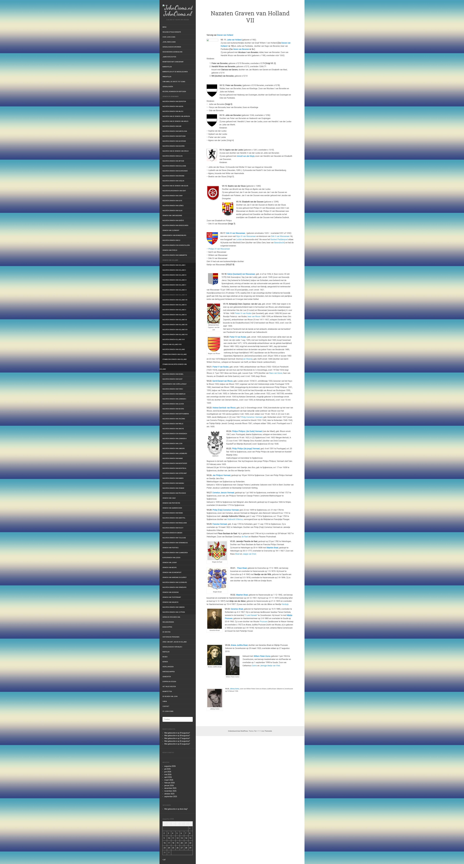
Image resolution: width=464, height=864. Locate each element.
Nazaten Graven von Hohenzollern (176, 245)
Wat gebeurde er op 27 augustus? (177, 738)
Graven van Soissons (171, 592)
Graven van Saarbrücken (172, 508)
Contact (166, 706)
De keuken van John (170, 696)
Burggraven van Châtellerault (175, 384)
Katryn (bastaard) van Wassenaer (241, 274)
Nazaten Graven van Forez (173, 389)
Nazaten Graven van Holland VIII (175, 300)
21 (186, 843)
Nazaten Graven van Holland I (174, 265)
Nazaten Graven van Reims (173, 513)
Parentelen (167, 77)
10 (169, 838)
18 (173, 843)
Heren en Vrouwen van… (172, 617)
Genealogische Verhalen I (172, 647)
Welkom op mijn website (172, 32)
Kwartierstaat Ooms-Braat (173, 62)
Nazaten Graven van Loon (172, 443)
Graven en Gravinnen (170, 96)
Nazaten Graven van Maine (173, 458)
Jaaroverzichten (169, 57)
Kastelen (166, 652)
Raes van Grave (275, 373)
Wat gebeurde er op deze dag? (176, 809)
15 (190, 838)
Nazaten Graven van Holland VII (175, 295)
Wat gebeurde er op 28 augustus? (177, 736)
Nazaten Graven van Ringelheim (175, 523)
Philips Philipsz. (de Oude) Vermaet (247, 431)
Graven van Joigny (170, 562)
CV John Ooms (168, 711)
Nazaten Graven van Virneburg (174, 587)
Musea (165, 657)
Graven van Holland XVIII (172, 344)
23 (165, 848)
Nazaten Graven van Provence (174, 493)
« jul (164, 859)
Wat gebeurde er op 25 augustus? (177, 744)
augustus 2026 (170, 766)
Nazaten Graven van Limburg (174, 448)
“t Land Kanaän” (251, 615)
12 (177, 838)
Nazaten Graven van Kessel (173, 374)
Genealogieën (168, 86)
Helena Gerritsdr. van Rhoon (224, 408)
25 (173, 848)
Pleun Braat (242, 568)
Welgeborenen (168, 622)
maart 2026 (168, 780)
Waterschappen (169, 672)
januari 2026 (169, 785)
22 (190, 843)
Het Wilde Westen (169, 686)
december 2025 (170, 788)
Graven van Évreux (170, 250)
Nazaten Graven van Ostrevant (175, 473)
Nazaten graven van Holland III (174, 275)
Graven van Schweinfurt (172, 572)
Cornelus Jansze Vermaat (223, 492)
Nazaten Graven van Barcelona (175, 131)
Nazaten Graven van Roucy (173, 528)
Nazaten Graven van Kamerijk (174, 394)
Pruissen (263, 621)
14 (186, 838)
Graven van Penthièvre (172, 503)
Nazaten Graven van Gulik (172, 210)
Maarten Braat (242, 595)
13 (182, 838)
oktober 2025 (169, 794)
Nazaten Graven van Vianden (174, 607)
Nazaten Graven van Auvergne (174, 141)
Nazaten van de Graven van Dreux (176, 151)
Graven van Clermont (171, 230)
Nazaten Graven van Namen (173, 478)
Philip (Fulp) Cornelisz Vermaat (225, 510)
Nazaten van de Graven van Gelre (175, 186)
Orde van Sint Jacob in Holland (175, 642)
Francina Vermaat (219, 524)
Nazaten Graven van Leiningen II (175, 438)
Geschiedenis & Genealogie (172, 52)
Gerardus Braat (237, 609)
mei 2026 (167, 774)
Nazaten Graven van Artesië (173, 161)
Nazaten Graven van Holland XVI (175, 334)
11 (173, 838)
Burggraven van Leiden (171, 557)
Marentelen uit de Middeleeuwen (175, 72)
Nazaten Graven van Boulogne (174, 166)
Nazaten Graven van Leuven (173, 404)
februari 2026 (169, 783)
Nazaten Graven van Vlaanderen (175, 553)
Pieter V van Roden (220, 367)
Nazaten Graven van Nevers (173, 409)
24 (169, 848)
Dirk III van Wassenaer (235, 233)
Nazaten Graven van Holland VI (175, 290)
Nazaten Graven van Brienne (173, 176)
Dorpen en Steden (169, 681)
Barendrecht (279, 242)
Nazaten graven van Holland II (174, 270)
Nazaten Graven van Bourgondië (175, 171)
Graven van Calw (169, 498)
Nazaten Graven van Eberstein (174, 101)
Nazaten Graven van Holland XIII (175, 324)
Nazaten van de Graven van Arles (175, 121)
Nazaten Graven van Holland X (174, 310)
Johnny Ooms (234, 689)
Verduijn (285, 604)
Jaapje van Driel (249, 554)
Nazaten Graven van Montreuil (174, 468)
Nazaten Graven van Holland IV (175, 280)
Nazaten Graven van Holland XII (175, 320)
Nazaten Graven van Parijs (173, 424)
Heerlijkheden (168, 667)
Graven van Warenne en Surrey (175, 577)
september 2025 (170, 796)
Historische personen (171, 637)
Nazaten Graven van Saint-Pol (174, 518)
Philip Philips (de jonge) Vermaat (246, 448)
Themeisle (268, 731)
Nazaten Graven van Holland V (174, 285)
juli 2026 (167, 769)
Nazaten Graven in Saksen (172, 533)
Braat (237, 554)
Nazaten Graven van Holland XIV (175, 329)
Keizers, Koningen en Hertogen (174, 91)
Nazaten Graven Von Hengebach (175, 433)
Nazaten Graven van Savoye (173, 429)
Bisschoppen (167, 627)
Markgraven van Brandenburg (174, 235)
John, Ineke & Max (169, 42)
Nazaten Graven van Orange (173, 488)
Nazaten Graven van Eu (171, 240)
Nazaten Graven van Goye (172, 201)
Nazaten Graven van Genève (173, 220)
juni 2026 (167, 772)
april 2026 (168, 777)
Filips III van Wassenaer (246, 236)
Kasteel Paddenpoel (279, 239)
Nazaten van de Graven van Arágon (176, 116)
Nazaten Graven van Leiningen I (174, 399)
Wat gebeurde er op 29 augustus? (177, 733)
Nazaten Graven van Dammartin (175, 255)
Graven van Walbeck (170, 602)
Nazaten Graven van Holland (174, 349)
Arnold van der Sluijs (245, 156)
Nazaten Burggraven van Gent (174, 191)
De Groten (166, 632)
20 (182, 843)
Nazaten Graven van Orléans (174, 419)
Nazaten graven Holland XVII (174, 339)
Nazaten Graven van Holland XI (175, 315)
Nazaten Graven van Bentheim (174, 136)
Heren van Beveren (241, 49)
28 (186, 848)
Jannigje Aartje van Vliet (270, 665)
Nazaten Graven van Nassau (173, 483)
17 (169, 843)
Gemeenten (167, 676)
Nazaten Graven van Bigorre (174, 146)
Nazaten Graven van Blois (172, 156)
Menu (165, 27)
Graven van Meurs (170, 567)
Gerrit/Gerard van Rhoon (222, 381)
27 (182, 848)
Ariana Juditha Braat (239, 645)
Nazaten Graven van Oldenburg (175, 582)
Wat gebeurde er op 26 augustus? (177, 741)
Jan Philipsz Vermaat (221, 475)
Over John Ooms (169, 37)
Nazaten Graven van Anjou (173, 111)
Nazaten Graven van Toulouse (174, 538)
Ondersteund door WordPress (238, 731)
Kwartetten (167, 691)
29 (190, 848)
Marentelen (167, 67)
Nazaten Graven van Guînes (173, 205)
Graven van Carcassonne (172, 215)
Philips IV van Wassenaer (219, 249)
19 (177, 843)
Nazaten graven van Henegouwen (175, 225)
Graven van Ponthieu (171, 548)
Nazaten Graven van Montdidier (175, 463)
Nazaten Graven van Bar (172, 126)
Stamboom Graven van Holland (175, 354)
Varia (165, 701)
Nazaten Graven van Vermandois (175, 543)
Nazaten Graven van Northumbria (176, 414)
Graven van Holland (170, 260)
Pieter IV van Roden (237, 337)
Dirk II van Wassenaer (280, 236)
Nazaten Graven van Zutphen (174, 612)
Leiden (239, 239)
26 (177, 848)
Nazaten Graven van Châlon (173, 181)
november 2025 (170, 791)
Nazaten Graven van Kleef (172, 379)
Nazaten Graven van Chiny (173, 196)
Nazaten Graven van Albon (173, 106)
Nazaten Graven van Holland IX (175, 305)
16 (165, 843)
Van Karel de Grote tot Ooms (174, 81)
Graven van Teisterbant (172, 597)
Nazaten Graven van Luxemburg (175, 453)
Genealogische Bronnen (172, 47)
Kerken (165, 662)
